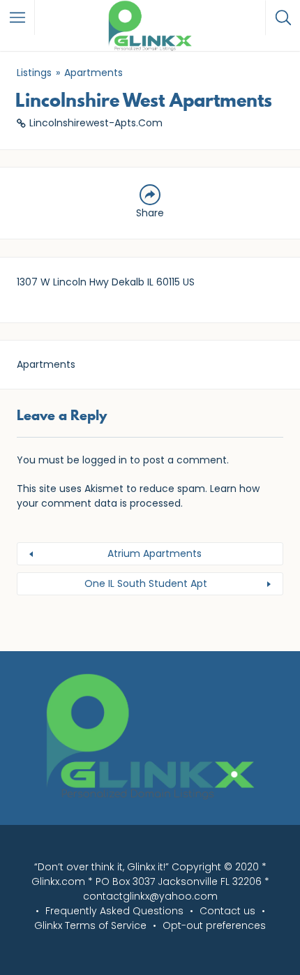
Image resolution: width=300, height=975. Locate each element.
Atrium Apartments (154, 553)
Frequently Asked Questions (114, 911)
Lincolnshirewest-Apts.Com (96, 123)
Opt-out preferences (214, 925)
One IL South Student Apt (145, 583)
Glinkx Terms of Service (90, 925)
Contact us (227, 911)
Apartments (93, 73)
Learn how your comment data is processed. (138, 496)
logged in (104, 460)
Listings (34, 73)
